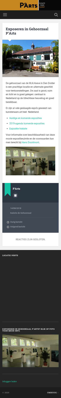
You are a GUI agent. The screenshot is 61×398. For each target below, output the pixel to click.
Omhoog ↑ (53, 392)
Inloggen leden (9, 381)
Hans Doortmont (30, 142)
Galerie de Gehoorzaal (20, 213)
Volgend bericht (17, 226)
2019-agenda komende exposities (26, 123)
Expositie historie (18, 128)
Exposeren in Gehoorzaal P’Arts (27, 31)
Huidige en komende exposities (25, 118)
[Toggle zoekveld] (56, 14)
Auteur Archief (15, 195)
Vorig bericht (16, 222)
